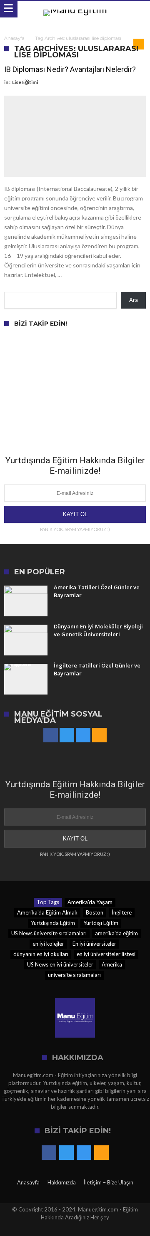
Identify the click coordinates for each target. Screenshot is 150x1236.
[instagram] (83, 735)
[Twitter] (67, 735)
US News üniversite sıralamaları (49, 933)
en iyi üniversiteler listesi (106, 954)
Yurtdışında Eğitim (53, 923)
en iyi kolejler (48, 943)
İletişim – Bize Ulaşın (108, 1182)
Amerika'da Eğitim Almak (47, 912)
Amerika (112, 964)
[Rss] (99, 735)
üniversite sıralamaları (74, 974)
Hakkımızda (62, 1182)
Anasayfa (14, 38)
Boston (94, 912)
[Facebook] (50, 735)
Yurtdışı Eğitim (100, 923)
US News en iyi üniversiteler (60, 964)
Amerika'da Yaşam (90, 902)
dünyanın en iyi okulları (40, 954)
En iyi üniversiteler (94, 943)
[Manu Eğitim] (75, 9)
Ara (133, 300)
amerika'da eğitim (116, 933)
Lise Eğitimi (25, 82)
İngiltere (122, 912)
